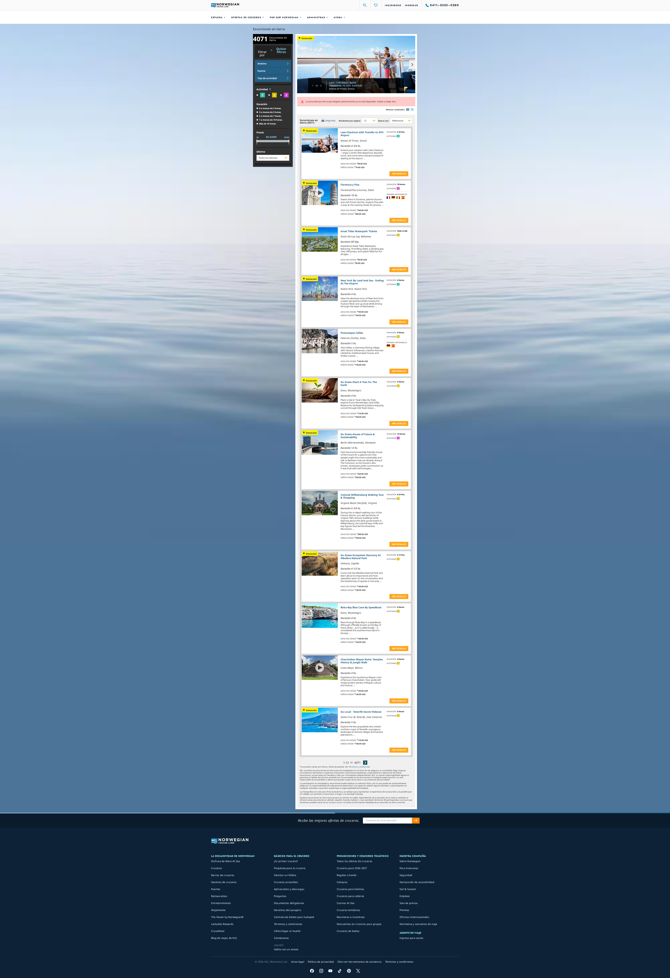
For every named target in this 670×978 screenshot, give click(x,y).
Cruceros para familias (350, 889)
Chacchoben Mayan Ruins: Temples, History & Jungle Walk (362, 661)
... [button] (364, 158)
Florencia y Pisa (350, 184)
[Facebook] (312, 971)
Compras (342, 882)
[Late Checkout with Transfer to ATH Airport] (356, 64)
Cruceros (216, 868)
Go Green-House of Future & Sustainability (358, 436)
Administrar (316, 17)
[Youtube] (330, 971)
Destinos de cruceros (224, 882)
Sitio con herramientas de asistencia (359, 961)
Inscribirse (393, 5)
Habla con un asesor (286, 949)
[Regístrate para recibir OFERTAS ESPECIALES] (416, 821)
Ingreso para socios (411, 938)
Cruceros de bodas (348, 931)
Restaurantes (219, 896)
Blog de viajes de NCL (224, 938)
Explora (217, 17)
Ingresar (411, 5)
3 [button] (398, 188)
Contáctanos (281, 938)
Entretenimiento (221, 903)
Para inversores (409, 868)
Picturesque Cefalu (352, 332)
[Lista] (412, 109)
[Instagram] (321, 971)
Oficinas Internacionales (414, 917)
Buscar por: (383, 121)
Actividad (262, 89)
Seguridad (406, 875)
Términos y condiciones (359, 766)
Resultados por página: (350, 121)
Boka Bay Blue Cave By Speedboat (361, 607)
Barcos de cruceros (222, 875)
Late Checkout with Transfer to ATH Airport (345, 84)
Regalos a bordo (346, 875)
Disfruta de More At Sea (225, 861)
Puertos (215, 889)
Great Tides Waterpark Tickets (359, 231)
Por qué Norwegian (284, 17)
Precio (260, 132)
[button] (270, 89)
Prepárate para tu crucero (289, 868)
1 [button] (398, 136)
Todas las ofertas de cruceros (354, 861)
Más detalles (399, 173)
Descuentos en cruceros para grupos (359, 924)
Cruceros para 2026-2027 (352, 868)
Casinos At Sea (346, 903)
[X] (358, 971)
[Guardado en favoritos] (333, 148)
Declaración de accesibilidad (417, 882)
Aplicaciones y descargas (289, 889)
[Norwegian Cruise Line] (225, 5)
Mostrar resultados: (395, 109)
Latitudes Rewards (222, 924)
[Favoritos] (376, 5)
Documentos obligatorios (289, 903)
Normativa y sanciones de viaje (418, 924)
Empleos (405, 896)
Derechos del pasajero (287, 910)
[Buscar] (365, 5)
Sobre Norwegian (410, 861)
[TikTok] (340, 971)
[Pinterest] (349, 971)
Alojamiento (218, 910)
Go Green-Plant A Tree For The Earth (359, 383)
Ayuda (338, 17)
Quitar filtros (281, 50)
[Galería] (407, 109)
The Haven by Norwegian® (227, 917)
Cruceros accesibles (286, 882)
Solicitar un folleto (285, 875)
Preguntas (280, 896)
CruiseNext (218, 931)
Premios (404, 910)
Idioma (260, 151)
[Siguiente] (365, 762)
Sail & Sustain (408, 889)
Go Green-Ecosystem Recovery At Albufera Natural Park (361, 556)
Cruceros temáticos (348, 910)
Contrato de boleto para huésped (294, 917)
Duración (261, 104)
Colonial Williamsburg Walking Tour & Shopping (362, 496)
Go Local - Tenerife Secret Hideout (361, 711)
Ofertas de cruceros (246, 17)
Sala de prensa (409, 903)
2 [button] (398, 235)
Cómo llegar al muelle (287, 931)
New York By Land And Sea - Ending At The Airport (362, 282)
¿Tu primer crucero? (286, 861)
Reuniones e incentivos (351, 917)
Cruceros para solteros (350, 896)
